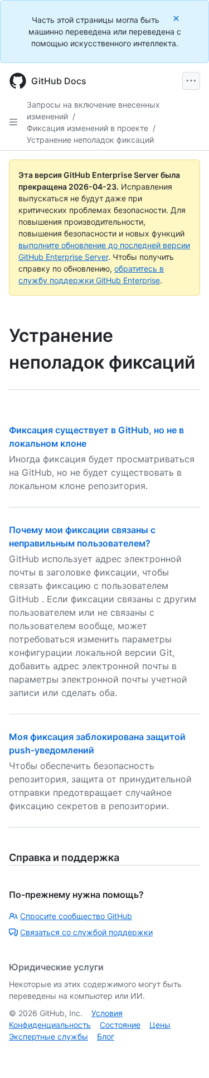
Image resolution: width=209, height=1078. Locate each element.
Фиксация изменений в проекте (87, 128)
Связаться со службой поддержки (86, 932)
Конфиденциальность (50, 1024)
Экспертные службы (48, 1036)
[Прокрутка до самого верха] (184, 1053)
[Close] (177, 18)
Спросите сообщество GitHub (76, 916)
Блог (105, 1036)
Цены (160, 1024)
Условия (107, 1013)
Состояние (120, 1024)
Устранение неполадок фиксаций (90, 139)
